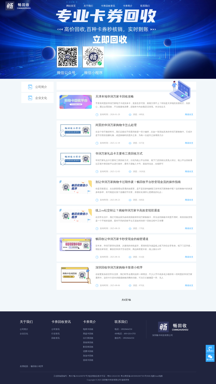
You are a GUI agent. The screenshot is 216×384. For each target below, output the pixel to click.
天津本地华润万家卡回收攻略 (115, 96)
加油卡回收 (88, 356)
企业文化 (41, 98)
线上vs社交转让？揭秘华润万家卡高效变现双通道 (128, 210)
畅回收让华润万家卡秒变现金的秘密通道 (122, 238)
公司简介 (41, 87)
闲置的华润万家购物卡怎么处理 (116, 124)
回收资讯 (55, 338)
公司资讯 (55, 329)
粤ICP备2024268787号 (78, 376)
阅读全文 (189, 114)
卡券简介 (127, 6)
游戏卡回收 (88, 360)
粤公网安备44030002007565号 (134, 376)
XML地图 (151, 376)
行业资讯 (55, 334)
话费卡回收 (88, 351)
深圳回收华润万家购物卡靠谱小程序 (119, 267)
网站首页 (71, 6)
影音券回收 (88, 347)
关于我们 (88, 6)
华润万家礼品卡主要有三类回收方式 (119, 153)
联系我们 (145, 6)
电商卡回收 (88, 329)
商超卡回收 (88, 334)
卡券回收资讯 (108, 6)
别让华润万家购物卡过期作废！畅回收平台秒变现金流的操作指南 (138, 181)
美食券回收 (88, 342)
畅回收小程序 (37, 366)
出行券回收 (88, 338)
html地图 (159, 376)
